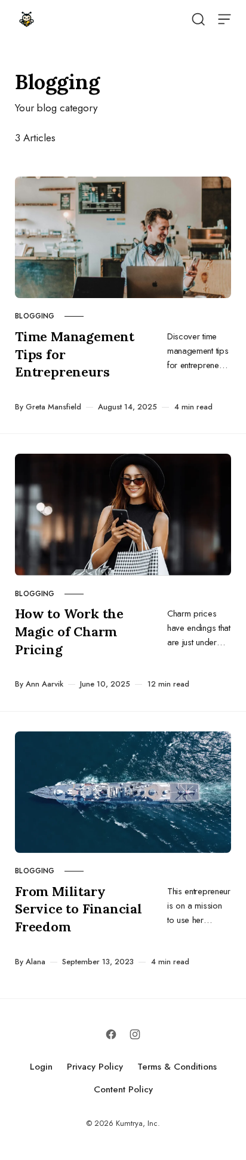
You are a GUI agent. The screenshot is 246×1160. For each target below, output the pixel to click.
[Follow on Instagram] (135, 1034)
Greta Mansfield (53, 406)
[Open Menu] (224, 19)
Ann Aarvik (44, 684)
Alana (35, 961)
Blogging (34, 316)
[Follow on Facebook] (111, 1034)
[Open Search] (198, 19)
